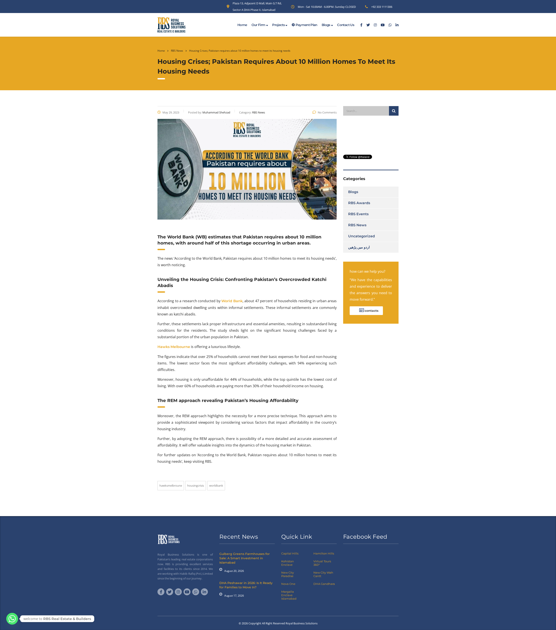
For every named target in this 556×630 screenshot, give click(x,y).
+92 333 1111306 (381, 7)
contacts (371, 311)
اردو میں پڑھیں (359, 247)
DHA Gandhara (324, 584)
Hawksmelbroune (170, 485)
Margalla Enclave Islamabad (288, 595)
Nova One (288, 584)
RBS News (357, 225)
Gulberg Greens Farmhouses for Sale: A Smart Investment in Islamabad (244, 558)
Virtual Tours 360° (322, 562)
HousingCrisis (195, 485)
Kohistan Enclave (287, 562)
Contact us (345, 25)
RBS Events (358, 214)
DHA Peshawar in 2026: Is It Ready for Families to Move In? (246, 585)
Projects (278, 25)
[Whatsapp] (12, 619)
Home (242, 25)
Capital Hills (289, 553)
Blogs (326, 25)
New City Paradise (287, 574)
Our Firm (259, 25)
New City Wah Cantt (323, 574)
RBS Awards (359, 203)
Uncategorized (361, 236)
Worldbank (216, 485)
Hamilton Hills (323, 553)
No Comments (327, 112)
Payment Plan (306, 25)
